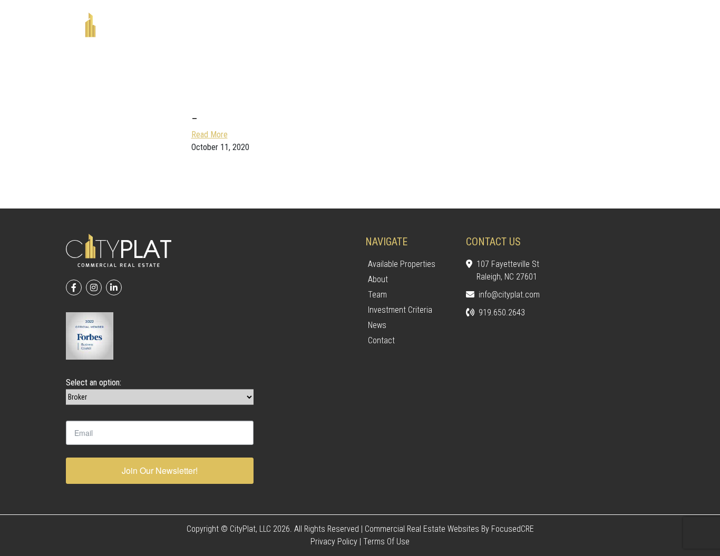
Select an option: (93, 383)
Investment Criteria (400, 310)
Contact (381, 340)
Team (377, 295)
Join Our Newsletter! (160, 470)
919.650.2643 (502, 312)
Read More (209, 135)
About (378, 279)
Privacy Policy (333, 542)
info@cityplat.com (509, 295)
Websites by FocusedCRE (490, 529)
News (377, 325)
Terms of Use (386, 542)
